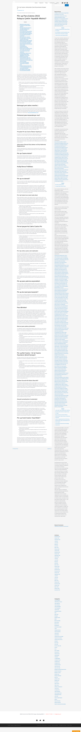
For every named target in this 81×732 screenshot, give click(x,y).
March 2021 (56, 580)
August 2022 (57, 556)
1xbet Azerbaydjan (58, 606)
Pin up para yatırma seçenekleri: (25, 34)
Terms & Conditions (55, 725)
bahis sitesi (56, 614)
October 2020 (57, 585)
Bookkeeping (57, 625)
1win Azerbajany (57, 600)
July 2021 (56, 575)
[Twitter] (65, 3)
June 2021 (56, 577)
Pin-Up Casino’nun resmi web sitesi (26, 31)
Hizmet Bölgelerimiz (23, 46)
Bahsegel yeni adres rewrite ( (25, 24)
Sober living (57, 685)
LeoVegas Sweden (58, 664)
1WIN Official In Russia (58, 601)
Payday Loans (57, 680)
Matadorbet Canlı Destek (24, 56)
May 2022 (56, 561)
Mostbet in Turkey (58, 672)
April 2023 (56, 545)
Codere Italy (57, 633)
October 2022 (57, 553)
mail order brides (57, 667)
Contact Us (52, 2)
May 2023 (56, 544)
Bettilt (56, 619)
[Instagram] (67, 3)
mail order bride (57, 666)
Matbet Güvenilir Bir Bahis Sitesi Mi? (26, 40)
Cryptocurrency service (58, 639)
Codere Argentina (57, 631)
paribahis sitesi (57, 678)
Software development (58, 686)
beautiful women (57, 617)
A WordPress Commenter (59, 526)
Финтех (56, 699)
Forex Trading (57, 650)
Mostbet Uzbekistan (58, 675)
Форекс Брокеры (57, 700)
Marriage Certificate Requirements (60, 669)
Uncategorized (19, 10)
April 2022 (56, 563)
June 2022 (56, 560)
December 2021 (57, 569)
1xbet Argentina (57, 603)
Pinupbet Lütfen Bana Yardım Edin (25, 65)
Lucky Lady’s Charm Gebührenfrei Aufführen (62, 410)
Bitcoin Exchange (57, 620)
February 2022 (57, 566)
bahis (55, 612)
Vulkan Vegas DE (57, 691)
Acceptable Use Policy (62, 725)
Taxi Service (57, 688)
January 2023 (57, 550)
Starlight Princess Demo (24, 47)
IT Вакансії (56, 656)
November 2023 (57, 536)
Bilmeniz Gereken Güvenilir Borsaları (26, 43)
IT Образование (57, 658)
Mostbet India (57, 674)
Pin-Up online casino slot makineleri (26, 33)
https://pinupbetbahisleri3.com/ (33, 112)
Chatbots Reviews (58, 630)
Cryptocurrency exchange (59, 636)
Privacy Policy (39, 725)
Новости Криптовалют (58, 697)
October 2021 (57, 572)
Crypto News (57, 634)
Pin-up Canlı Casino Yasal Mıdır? (25, 42)
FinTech (56, 647)
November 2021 (57, 571)
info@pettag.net (57, 714)
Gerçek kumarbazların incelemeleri (26, 41)
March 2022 (56, 564)
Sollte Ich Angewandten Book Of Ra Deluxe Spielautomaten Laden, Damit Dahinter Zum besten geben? (62, 420)
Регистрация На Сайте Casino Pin (25, 32)
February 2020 (57, 588)
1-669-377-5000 (48, 714)
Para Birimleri (22, 35)
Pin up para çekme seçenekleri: (25, 70)
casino (56, 628)
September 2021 (57, 574)
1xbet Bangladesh (57, 608)
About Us (41, 2)
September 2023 (57, 539)
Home (36, 2)
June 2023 (56, 542)
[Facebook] (62, 3)
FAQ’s (57, 2)
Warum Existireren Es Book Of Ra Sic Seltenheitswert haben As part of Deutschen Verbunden (62, 416)
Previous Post (15, 448)
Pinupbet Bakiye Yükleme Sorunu (25, 53)
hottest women (57, 653)
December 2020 (57, 583)
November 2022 (57, 552)
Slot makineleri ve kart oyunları (25, 69)
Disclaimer (49, 725)
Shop (46, 2)
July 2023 (56, 541)
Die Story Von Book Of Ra (59, 184)
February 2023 (57, 549)
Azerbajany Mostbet (58, 611)
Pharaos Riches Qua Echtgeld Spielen (61, 35)
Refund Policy (44, 725)
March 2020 (56, 586)
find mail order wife (58, 645)
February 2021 (57, 582)
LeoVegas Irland (57, 663)
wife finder (56, 696)
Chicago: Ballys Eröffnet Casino (60, 186)
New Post (56, 677)
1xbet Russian (57, 609)
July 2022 (56, 558)
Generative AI (57, 652)
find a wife (56, 644)
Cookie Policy (69, 725)
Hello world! (66, 526)
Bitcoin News (57, 622)
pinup (21, 64)
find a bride (56, 642)
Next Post (50, 448)
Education (56, 641)
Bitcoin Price (57, 623)
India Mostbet (57, 655)
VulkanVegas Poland (58, 694)
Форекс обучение (58, 702)
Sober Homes (57, 683)
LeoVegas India (57, 661)
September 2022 (57, 555)
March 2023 (57, 547)
